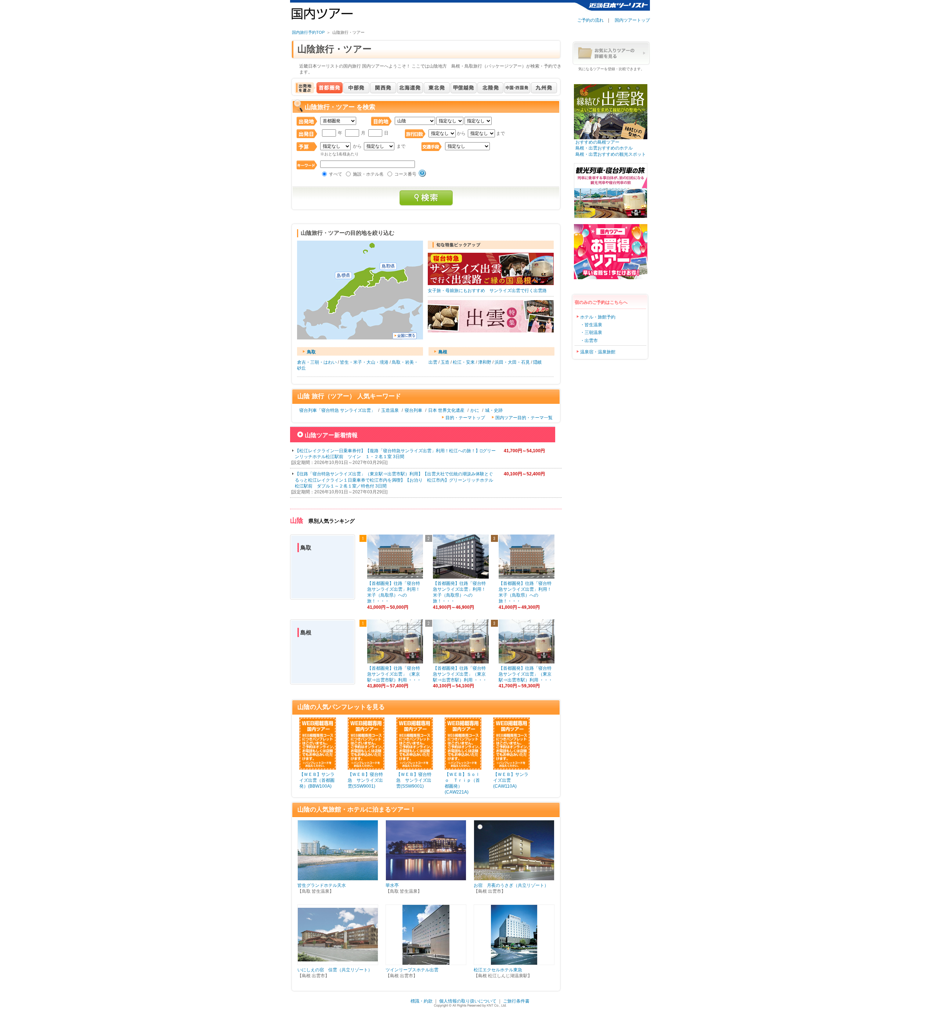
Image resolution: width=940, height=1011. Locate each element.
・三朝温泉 (591, 332)
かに (474, 410)
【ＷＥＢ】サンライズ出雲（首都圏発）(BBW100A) (317, 780)
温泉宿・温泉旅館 (597, 352)
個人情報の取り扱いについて (467, 1001)
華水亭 (392, 885)
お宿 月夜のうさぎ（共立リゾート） (511, 885)
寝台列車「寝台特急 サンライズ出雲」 (337, 410)
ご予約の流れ (590, 20)
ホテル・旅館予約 (597, 317)
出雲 (433, 362)
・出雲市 (589, 340)
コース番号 (405, 174)
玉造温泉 (390, 410)
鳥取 (311, 352)
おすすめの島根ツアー (595, 142)
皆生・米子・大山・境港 (364, 362)
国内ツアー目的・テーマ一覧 (524, 417)
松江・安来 (464, 362)
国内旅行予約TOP (308, 32)
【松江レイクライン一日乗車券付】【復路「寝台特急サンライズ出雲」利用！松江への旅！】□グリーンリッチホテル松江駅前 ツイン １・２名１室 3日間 (395, 453)
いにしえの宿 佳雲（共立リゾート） (334, 969)
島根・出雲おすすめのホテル (602, 148)
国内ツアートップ (632, 20)
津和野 (484, 362)
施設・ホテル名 (368, 174)
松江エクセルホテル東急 (498, 969)
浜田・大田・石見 (512, 362)
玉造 (445, 362)
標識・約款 (422, 1001)
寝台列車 (413, 410)
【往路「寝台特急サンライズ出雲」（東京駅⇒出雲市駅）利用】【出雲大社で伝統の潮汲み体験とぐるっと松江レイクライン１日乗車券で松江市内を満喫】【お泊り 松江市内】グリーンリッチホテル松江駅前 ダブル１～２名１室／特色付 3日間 (394, 479)
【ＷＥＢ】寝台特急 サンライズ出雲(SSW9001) (365, 780)
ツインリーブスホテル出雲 (412, 969)
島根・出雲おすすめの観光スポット (608, 154)
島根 (442, 352)
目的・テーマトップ (465, 417)
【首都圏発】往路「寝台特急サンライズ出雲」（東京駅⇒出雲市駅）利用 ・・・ (394, 674)
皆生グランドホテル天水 (321, 885)
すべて (335, 174)
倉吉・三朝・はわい (317, 362)
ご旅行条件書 (516, 1001)
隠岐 (537, 362)
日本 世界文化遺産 (446, 410)
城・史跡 (494, 410)
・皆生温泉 (591, 324)
